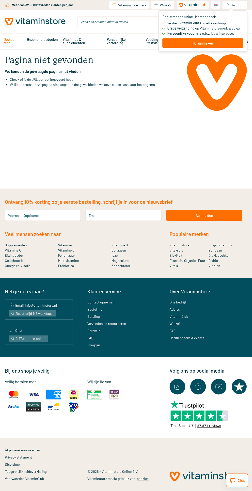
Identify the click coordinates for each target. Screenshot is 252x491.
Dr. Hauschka (218, 255)
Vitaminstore (179, 245)
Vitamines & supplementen (74, 41)
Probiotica (66, 266)
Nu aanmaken (202, 43)
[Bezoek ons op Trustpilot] (239, 387)
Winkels (166, 5)
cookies (143, 478)
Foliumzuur (66, 255)
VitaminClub (179, 316)
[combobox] (126, 21)
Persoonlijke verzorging (116, 41)
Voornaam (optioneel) (24, 215)
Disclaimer (13, 464)
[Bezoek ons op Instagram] (177, 387)
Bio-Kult (176, 255)
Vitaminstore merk (132, 5)
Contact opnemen (100, 302)
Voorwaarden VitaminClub (24, 478)
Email (93, 215)
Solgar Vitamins (220, 245)
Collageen (118, 250)
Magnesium (120, 260)
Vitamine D (66, 250)
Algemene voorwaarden (22, 450)
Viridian (214, 266)
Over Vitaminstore (190, 291)
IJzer (115, 255)
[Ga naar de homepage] (35, 22)
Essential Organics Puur (187, 260)
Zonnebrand (120, 266)
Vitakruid (176, 250)
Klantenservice (104, 291)
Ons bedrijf (178, 302)
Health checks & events (187, 338)
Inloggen (93, 345)
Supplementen (16, 245)
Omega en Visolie (18, 266)
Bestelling (94, 309)
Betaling (93, 316)
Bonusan (215, 250)
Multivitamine (68, 260)
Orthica (214, 260)
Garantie (93, 331)
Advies (175, 309)
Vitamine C (13, 250)
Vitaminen (66, 245)
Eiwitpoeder (14, 255)
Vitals (174, 266)
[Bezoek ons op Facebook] (198, 387)
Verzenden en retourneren (106, 323)
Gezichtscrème (16, 260)
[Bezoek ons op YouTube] (219, 387)
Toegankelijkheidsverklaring (26, 471)
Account (238, 5)
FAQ (90, 338)
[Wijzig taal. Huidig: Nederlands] (215, 5)
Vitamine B (119, 245)
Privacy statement (18, 457)
